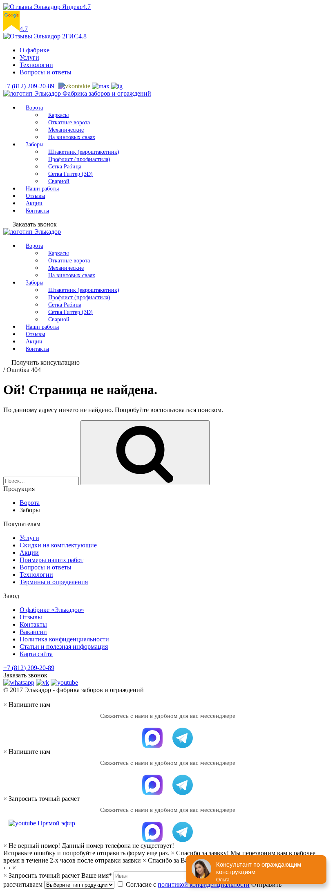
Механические (66, 130)
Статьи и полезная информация (64, 646)
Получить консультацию (45, 362)
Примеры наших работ (51, 559)
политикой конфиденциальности (204, 884)
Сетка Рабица (64, 167)
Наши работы (42, 189)
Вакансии (33, 631)
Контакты (37, 211)
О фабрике (34, 50)
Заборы (34, 144)
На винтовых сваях (71, 137)
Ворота (34, 108)
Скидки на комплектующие (58, 545)
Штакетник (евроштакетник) (83, 152)
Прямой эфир (55, 823)
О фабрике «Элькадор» (52, 609)
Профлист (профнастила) (79, 159)
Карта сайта (36, 653)
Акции (34, 203)
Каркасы (58, 115)
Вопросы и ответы (45, 72)
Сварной (58, 181)
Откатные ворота (69, 122)
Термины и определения (54, 581)
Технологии (36, 64)
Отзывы (35, 196)
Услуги (29, 57)
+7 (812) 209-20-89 (28, 86)
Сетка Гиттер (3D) (70, 174)
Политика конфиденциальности (64, 639)
